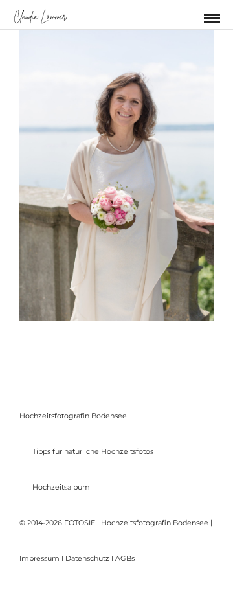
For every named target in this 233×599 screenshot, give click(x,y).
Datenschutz (87, 558)
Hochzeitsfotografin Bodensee (73, 415)
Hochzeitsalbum (61, 487)
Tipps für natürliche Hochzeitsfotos (92, 451)
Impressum (39, 558)
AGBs (125, 558)
